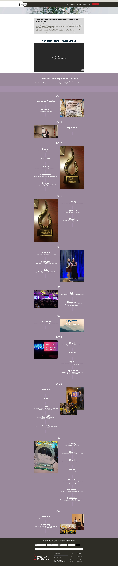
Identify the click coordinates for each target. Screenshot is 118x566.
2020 (63, 89)
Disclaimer (71, 561)
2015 (43, 89)
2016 (47, 89)
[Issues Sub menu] (75, 4)
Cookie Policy (72, 562)
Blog (77, 4)
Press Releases (79, 553)
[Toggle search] (89, 4)
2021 (67, 89)
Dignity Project (72, 558)
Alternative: (36, 546)
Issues (74, 4)
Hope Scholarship (79, 556)
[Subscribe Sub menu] (86, 4)
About (67, 4)
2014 (39, 89)
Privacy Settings (79, 562)
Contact (80, 4)
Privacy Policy (79, 559)
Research (71, 4)
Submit (78, 544)
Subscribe (84, 4)
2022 (71, 89)
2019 (59, 89)
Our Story (71, 553)
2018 (55, 89)
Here (56, 554)
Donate (96, 4)
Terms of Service (79, 561)
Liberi (71, 556)
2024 (79, 89)
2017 (51, 89)
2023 (75, 89)
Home (71, 551)
